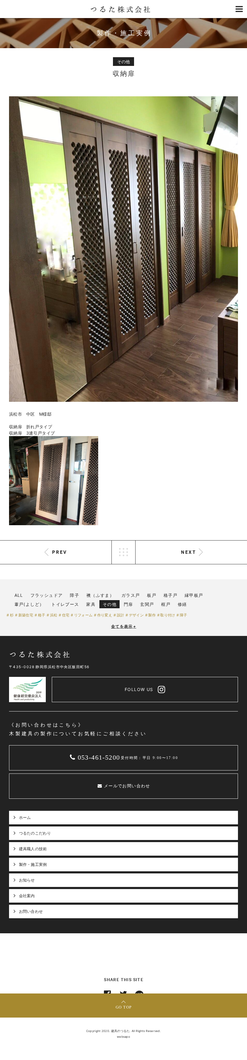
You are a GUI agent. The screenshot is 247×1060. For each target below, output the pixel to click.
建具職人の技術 (33, 848)
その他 (110, 604)
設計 (120, 615)
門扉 (128, 604)
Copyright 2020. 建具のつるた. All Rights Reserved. (123, 1031)
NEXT (188, 552)
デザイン (136, 615)
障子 (74, 595)
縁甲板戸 (194, 595)
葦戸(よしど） (29, 604)
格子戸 (170, 595)
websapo (123, 1036)
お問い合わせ (31, 911)
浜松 (53, 615)
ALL (18, 595)
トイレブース (65, 604)
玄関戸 (147, 604)
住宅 (65, 615)
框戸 (165, 604)
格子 (41, 615)
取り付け (167, 615)
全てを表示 (123, 626)
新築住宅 (25, 615)
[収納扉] (123, 248)
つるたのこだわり (35, 833)
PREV (59, 552)
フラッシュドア (46, 595)
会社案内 (27, 895)
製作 (152, 615)
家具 (90, 604)
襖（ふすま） (100, 595)
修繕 (182, 604)
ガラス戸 (130, 595)
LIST (123, 552)
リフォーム (83, 615)
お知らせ (27, 880)
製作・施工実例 (33, 864)
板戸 (151, 595)
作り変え (104, 615)
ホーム (25, 817)
